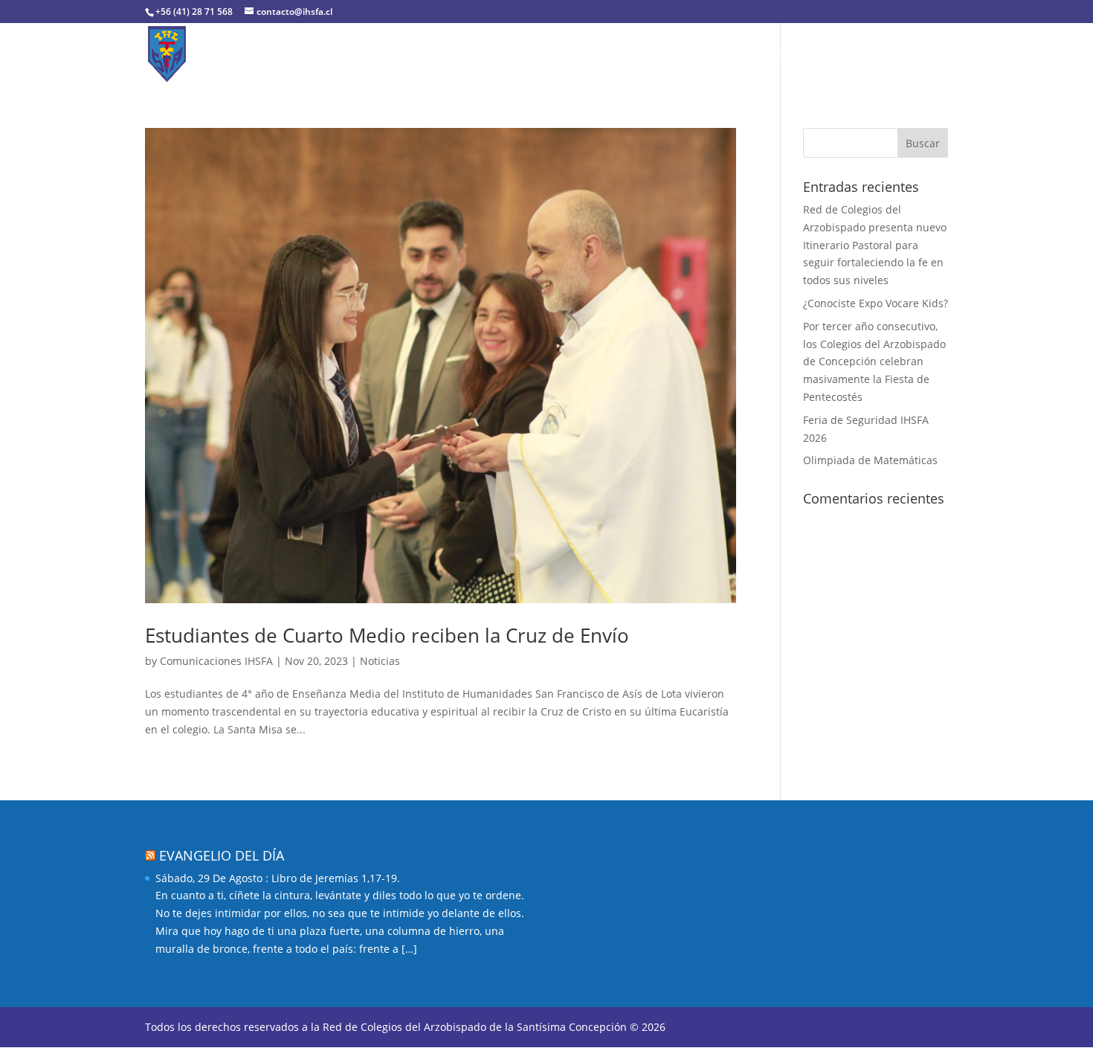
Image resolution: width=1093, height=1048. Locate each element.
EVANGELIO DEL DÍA (221, 855)
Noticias (827, 54)
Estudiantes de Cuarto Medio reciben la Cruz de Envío (387, 635)
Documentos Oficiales (585, 54)
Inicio (241, 54)
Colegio (295, 54)
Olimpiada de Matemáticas (870, 460)
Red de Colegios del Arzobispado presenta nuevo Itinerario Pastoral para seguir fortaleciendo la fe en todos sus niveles (875, 244)
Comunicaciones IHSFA (216, 661)
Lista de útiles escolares (724, 54)
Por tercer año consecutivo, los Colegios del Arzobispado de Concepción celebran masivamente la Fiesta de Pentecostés (874, 361)
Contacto (893, 54)
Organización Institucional (422, 54)
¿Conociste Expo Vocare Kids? (875, 303)
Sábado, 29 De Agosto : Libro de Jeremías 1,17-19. (277, 878)
